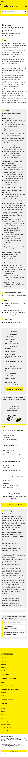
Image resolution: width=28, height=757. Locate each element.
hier (11, 746)
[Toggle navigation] (26, 6)
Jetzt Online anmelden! (14, 389)
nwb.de (2, 1)
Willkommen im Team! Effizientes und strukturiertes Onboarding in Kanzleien (14, 634)
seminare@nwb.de (16, 410)
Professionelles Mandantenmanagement (10, 627)
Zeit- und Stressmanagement (12, 622)
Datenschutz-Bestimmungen (20, 744)
